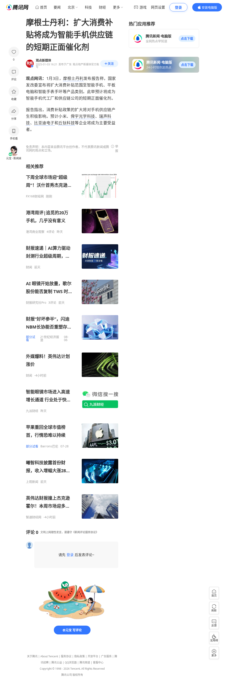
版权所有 (78, 675)
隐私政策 (79, 656)
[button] (187, 38)
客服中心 (98, 662)
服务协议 (66, 656)
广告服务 (106, 656)
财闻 (29, 267)
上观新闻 (32, 481)
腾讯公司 (66, 675)
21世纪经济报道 (49, 338)
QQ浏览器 (71, 662)
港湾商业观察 (35, 231)
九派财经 (32, 410)
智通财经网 (33, 517)
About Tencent (49, 656)
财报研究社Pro (36, 302)
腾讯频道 (85, 662)
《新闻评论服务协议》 (85, 532)
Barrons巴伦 (49, 446)
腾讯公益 (56, 662)
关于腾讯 (32, 656)
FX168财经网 (35, 196)
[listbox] (72, 341)
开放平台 (93, 656)
